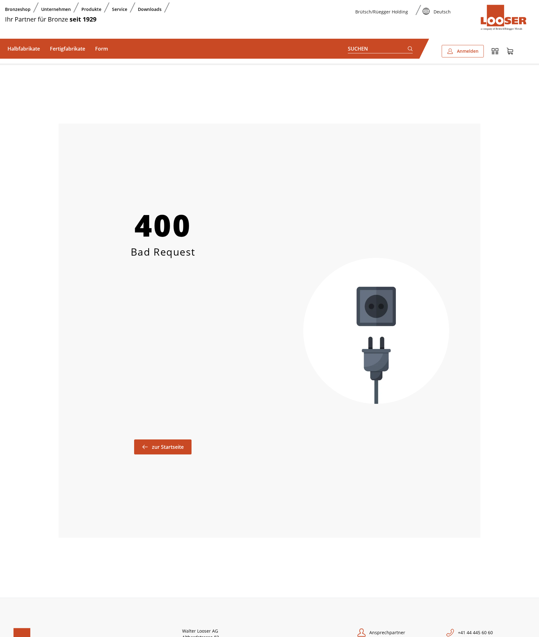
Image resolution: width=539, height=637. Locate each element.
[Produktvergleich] (495, 51)
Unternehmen (56, 9)
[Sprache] (426, 7)
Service (119, 9)
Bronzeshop (18, 9)
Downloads (150, 9)
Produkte (91, 9)
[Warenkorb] (510, 51)
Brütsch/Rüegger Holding (381, 12)
